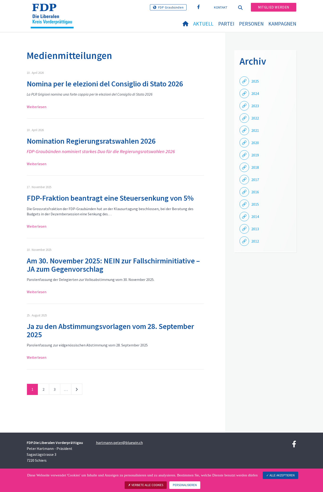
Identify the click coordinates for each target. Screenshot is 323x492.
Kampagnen (282, 23)
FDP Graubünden (170, 7)
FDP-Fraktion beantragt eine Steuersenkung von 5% (110, 198)
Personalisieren (185, 485)
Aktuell (203, 23)
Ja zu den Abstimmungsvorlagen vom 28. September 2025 (110, 330)
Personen (251, 23)
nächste (76, 390)
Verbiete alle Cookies (147, 485)
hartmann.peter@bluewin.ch (119, 442)
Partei (226, 23)
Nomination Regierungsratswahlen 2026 (91, 141)
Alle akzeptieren (282, 475)
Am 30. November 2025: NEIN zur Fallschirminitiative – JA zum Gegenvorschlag (113, 265)
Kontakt (220, 7)
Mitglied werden (273, 7)
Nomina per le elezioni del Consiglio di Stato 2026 (105, 84)
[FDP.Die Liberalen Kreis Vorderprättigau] (54, 10)
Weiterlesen (36, 106)
